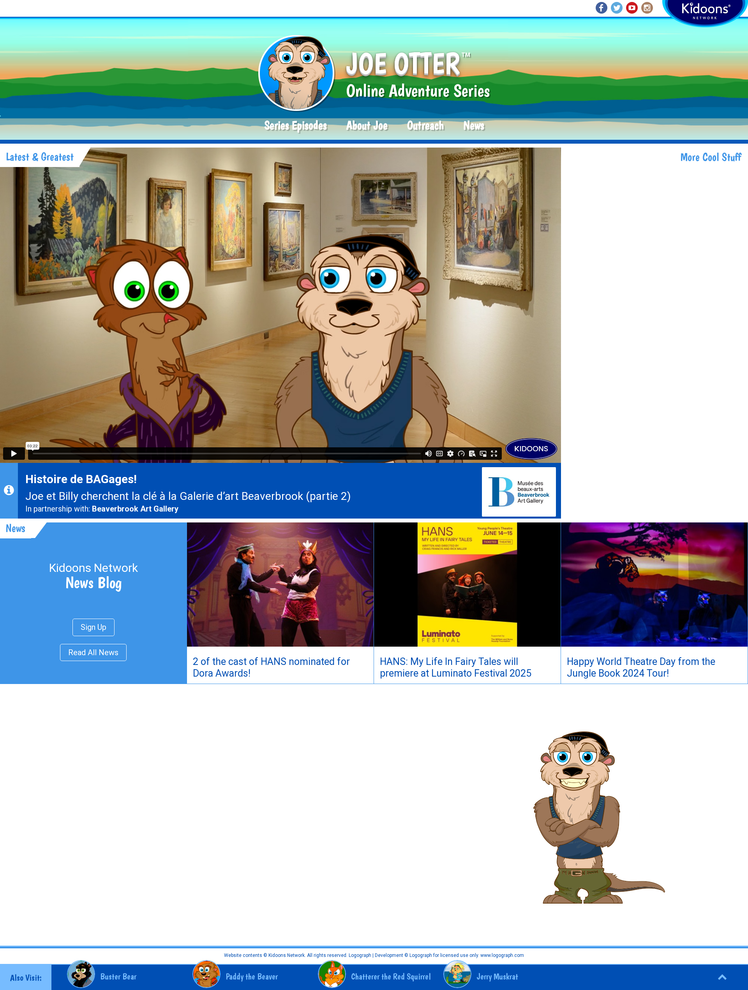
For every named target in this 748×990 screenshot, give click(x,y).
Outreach (425, 126)
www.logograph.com (501, 955)
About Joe (367, 126)
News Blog (93, 582)
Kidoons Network (93, 568)
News (473, 126)
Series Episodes (296, 126)
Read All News (93, 652)
